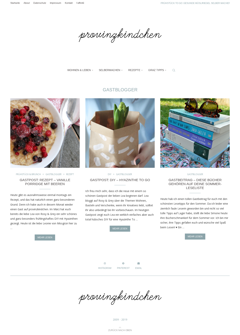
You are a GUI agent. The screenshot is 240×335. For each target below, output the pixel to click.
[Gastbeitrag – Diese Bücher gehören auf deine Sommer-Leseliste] (195, 133)
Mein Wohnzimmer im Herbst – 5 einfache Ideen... (190, 6)
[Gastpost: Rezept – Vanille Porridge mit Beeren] (45, 133)
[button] (153, 3)
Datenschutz (39, 3)
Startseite (15, 3)
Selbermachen (109, 70)
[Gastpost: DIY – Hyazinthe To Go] (120, 133)
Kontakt (69, 3)
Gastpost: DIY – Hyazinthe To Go (120, 180)
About (27, 3)
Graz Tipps (156, 70)
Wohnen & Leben (79, 70)
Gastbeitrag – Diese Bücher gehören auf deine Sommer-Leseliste (195, 184)
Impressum (55, 3)
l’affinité (80, 3)
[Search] (174, 70)
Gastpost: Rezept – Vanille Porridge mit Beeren (45, 182)
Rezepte (134, 70)
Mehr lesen (45, 237)
